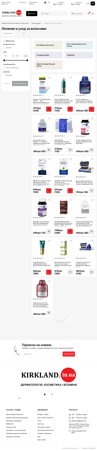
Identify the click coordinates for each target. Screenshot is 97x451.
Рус (93, 3)
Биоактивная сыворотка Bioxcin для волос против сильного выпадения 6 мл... (85, 182)
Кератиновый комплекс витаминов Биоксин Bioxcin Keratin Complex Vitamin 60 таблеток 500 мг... (63, 223)
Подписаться (68, 354)
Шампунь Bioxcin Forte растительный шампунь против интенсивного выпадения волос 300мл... (41, 305)
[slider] (4, 60)
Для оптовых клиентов (6, 3)
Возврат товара (43, 414)
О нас (39, 421)
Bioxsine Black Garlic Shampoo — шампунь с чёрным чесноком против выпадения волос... (41, 142)
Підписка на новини (36, 345)
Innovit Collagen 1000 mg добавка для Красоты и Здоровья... (84, 142)
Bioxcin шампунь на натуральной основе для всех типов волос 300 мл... (84, 101)
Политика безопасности (46, 430)
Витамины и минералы (13, 421)
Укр (88, 3)
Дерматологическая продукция (17, 418)
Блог (39, 437)
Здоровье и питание (13, 437)
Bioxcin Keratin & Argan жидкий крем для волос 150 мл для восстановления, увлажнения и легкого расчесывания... (63, 101)
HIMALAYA (9, 424)
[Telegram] (45, 394)
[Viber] (52, 394)
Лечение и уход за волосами (16, 430)
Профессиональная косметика (16, 433)
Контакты (22, 2)
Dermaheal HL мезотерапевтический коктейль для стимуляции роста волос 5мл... (62, 142)
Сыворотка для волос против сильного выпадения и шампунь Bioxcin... (83, 264)
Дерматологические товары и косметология (15, 23)
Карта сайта (42, 440)
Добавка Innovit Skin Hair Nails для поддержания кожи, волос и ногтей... (41, 223)
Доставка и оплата (33, 3)
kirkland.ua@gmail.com (79, 421)
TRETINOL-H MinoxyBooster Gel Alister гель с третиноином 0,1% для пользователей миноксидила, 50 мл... (63, 183)
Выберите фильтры (20, 83)
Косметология (11, 427)
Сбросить (7, 83)
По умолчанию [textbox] (8, 33)
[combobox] (8, 33)
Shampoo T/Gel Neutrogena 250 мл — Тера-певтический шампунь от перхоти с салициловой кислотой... (41, 101)
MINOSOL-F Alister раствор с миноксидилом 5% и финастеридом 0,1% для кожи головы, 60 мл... (42, 183)
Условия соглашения (44, 433)
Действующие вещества (14, 414)
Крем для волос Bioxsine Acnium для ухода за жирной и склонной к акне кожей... (62, 264)
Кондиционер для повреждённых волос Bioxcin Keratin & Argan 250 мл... (41, 264)
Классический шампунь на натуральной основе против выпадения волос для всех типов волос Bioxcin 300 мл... (84, 223)
